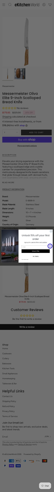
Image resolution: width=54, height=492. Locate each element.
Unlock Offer (35, 251)
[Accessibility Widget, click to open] (50, 246)
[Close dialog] (51, 231)
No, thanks (35, 256)
